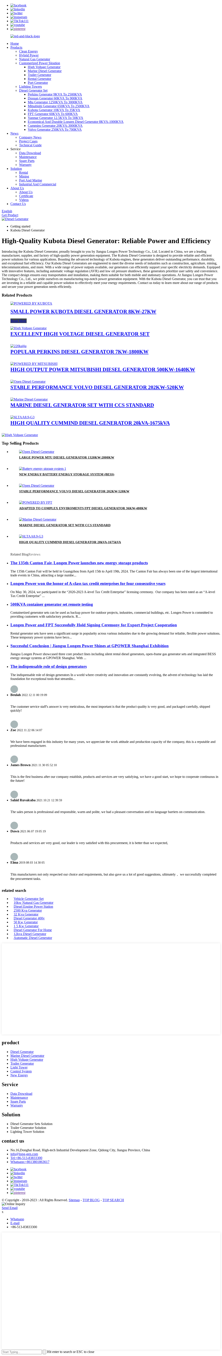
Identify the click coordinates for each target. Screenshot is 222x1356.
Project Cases (28, 141)
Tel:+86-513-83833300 (26, 1158)
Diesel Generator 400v (29, 918)
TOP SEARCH (113, 1200)
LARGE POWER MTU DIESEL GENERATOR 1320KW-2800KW (66, 457)
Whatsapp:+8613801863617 (29, 1162)
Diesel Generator (22, 1052)
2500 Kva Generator (28, 910)
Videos (24, 200)
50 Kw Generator (26, 922)
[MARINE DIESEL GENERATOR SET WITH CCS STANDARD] (29, 399)
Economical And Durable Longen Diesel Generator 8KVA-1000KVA (76, 122)
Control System (21, 1071)
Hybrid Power (29, 55)
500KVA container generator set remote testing (51, 604)
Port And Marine (30, 180)
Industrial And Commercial (37, 184)
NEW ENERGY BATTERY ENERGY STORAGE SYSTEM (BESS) (66, 474)
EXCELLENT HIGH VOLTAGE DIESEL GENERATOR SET (80, 334)
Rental (23, 172)
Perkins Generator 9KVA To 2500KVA (55, 94)
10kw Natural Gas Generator (33, 902)
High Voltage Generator (44, 67)
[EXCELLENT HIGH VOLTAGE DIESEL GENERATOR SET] (28, 328)
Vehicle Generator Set (29, 899)
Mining (24, 176)
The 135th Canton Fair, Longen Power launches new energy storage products (79, 563)
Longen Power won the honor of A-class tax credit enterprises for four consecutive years (87, 583)
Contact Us (18, 204)
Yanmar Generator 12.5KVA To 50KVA (55, 118)
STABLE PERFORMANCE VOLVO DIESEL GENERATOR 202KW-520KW (97, 387)
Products (16, 47)
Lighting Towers (30, 86)
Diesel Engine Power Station (33, 906)
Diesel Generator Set (33, 90)
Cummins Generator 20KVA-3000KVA (55, 125)
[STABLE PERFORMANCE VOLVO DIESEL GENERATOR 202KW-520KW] (28, 381)
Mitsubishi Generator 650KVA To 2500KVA (59, 106)
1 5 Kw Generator (26, 926)
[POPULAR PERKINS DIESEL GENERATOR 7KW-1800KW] (18, 346)
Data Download (30, 153)
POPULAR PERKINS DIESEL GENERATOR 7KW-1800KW (79, 352)
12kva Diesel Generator (30, 934)
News (14, 133)
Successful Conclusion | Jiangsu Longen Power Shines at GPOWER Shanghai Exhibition (89, 645)
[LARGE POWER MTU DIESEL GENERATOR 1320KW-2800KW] (36, 452)
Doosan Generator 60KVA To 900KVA (55, 98)
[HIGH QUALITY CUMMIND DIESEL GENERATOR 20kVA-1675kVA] (22, 417)
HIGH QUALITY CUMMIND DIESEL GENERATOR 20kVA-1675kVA (90, 423)
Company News (30, 137)
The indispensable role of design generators (48, 666)
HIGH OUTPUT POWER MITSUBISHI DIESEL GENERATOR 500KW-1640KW (102, 369)
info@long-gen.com (24, 1154)
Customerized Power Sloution (39, 63)
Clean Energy (28, 51)
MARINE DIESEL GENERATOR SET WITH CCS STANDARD (82, 405)
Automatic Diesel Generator (33, 938)
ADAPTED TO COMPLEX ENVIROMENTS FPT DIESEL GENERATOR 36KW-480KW (83, 508)
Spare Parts (26, 161)
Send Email (10, 1208)
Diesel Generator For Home (33, 930)
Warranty (25, 165)
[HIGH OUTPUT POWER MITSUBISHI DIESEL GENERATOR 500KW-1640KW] (33, 364)
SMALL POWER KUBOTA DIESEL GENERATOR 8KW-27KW (83, 311)
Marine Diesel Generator (45, 71)
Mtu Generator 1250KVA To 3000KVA (55, 102)
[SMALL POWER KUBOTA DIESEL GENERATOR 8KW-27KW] (31, 303)
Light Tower (19, 1067)
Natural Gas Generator (34, 59)
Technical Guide (30, 145)
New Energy (19, 1075)
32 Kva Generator (26, 914)
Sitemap (74, 1200)
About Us (17, 188)
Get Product (10, 215)
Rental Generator (39, 79)
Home (14, 43)
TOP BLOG (91, 1200)
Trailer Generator (39, 75)
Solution (16, 168)
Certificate (26, 196)
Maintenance (28, 157)
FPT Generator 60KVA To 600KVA (53, 114)
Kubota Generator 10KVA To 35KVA (54, 110)
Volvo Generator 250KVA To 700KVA (55, 129)
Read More (18, 321)
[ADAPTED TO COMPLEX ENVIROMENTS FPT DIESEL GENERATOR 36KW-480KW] (35, 502)
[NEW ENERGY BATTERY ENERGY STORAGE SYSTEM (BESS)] (42, 468)
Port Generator (38, 82)
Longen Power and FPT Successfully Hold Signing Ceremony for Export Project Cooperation (93, 625)
